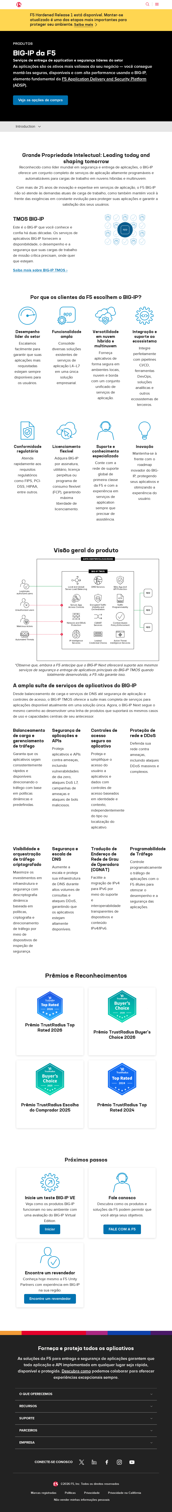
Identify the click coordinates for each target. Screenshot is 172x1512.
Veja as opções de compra (40, 100)
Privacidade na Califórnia (124, 1493)
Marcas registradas (43, 1493)
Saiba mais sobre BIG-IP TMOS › (40, 270)
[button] (86, 609)
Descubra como (76, 1371)
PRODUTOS (23, 43)
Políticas (70, 1493)
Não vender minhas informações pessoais (82, 1500)
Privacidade (92, 1493)
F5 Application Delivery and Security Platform (104, 79)
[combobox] (44, 126)
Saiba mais (83, 25)
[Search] (147, 4)
